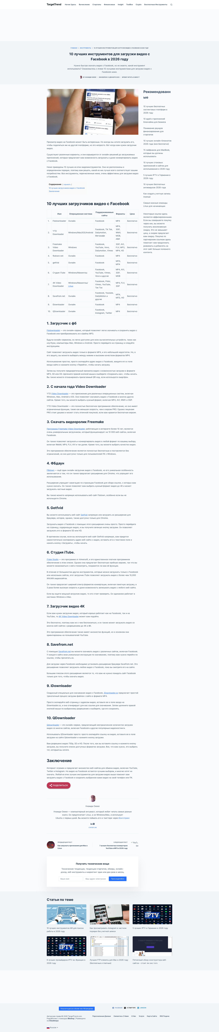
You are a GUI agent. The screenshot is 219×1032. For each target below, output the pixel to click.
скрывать (67, 184)
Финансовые (109, 4)
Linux (70, 286)
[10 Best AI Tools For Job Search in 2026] (66, 914)
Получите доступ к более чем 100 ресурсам (77, 1009)
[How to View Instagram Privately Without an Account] (109, 914)
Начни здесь (70, 4)
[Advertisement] (109, 25)
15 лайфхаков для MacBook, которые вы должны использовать (156, 153)
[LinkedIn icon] (91, 824)
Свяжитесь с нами (121, 1016)
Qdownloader (53, 725)
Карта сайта (152, 1016)
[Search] (171, 4)
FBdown (50, 470)
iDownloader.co (111, 693)
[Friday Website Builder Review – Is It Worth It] (152, 946)
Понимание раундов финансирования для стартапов (153, 131)
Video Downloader (59, 393)
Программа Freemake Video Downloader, (66, 429)
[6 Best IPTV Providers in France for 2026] (66, 946)
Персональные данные (101, 1016)
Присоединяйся (117, 879)
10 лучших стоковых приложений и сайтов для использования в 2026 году (156, 165)
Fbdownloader (53, 330)
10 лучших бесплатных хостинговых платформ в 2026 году (155, 109)
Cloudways (54, 1021)
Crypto (138, 4)
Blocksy (71, 1018)
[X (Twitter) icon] (94, 824)
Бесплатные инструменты (155, 4)
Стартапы (97, 4)
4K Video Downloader (69, 616)
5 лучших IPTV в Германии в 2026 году (150, 928)
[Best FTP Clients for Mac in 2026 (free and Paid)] (109, 946)
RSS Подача (164, 1016)
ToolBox (129, 4)
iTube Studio (52, 559)
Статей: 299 (93, 827)
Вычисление (84, 4)
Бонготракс (124, 818)
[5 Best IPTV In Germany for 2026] (152, 914)
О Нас (133, 1016)
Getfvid (84, 515)
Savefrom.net (65, 651)
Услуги (141, 1016)
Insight (120, 4)
